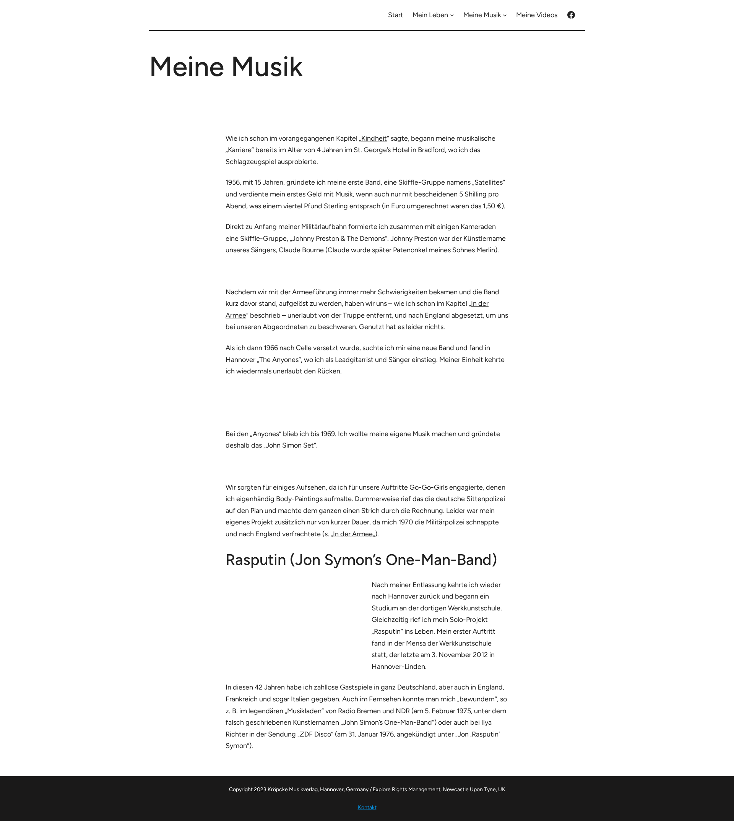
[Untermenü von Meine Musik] (505, 15)
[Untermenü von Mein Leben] (452, 15)
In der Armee (353, 534)
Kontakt (367, 807)
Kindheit (374, 138)
